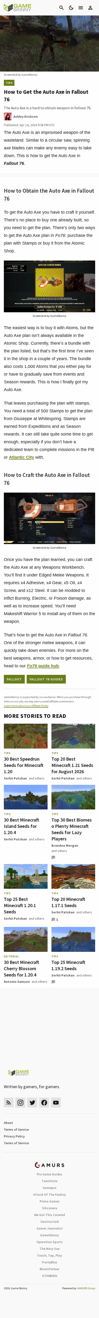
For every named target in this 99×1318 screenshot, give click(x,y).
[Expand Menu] (81, 8)
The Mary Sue (50, 1248)
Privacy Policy (14, 1136)
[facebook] (44, 1102)
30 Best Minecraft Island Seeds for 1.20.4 (21, 826)
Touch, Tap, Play (49, 1255)
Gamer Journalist (50, 1228)
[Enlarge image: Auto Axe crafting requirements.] (89, 498)
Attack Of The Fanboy (49, 1194)
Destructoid (50, 1221)
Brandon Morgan (64, 845)
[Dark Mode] (71, 8)
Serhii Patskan (15, 778)
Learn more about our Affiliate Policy (26, 705)
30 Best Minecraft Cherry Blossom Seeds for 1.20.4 (21, 968)
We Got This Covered (49, 1215)
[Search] (61, 8)
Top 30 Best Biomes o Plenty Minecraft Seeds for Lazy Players (71, 829)
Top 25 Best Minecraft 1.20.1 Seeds (20, 905)
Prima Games (50, 1201)
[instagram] (20, 1102)
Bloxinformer (49, 1269)
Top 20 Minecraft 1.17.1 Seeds (68, 902)
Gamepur (49, 1188)
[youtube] (56, 1102)
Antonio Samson (17, 981)
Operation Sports (50, 1242)
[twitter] (32, 1102)
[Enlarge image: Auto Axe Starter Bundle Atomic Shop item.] (89, 266)
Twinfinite (49, 1181)
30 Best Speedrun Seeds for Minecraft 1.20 (23, 765)
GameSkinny (49, 1235)
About (8, 1123)
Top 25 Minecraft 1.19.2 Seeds (68, 965)
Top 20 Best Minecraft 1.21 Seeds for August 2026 (72, 765)
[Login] (90, 8)
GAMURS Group (86, 1288)
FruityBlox (49, 1262)
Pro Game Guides (49, 1174)
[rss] (8, 1102)
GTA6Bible (49, 1276)
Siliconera (49, 1208)
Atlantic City (21, 457)
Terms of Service (16, 1129)
